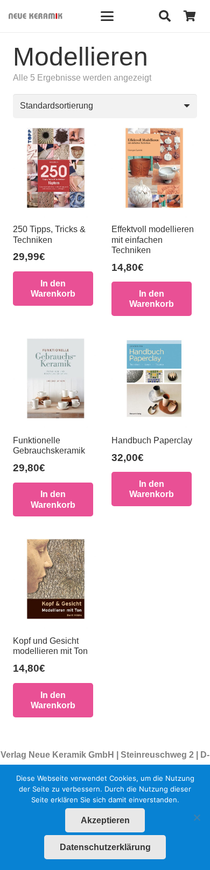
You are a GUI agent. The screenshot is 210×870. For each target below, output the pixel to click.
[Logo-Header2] (35, 16)
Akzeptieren (105, 820)
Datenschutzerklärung (105, 847)
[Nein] (196, 817)
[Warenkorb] (189, 16)
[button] (107, 16)
